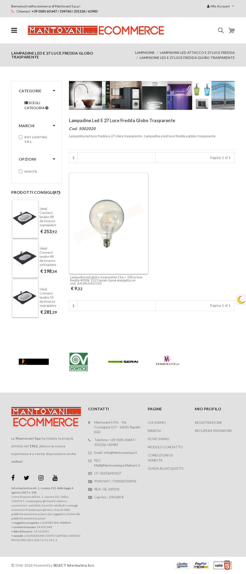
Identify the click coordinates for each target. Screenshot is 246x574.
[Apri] (14, 30)
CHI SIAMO (157, 422)
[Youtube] (55, 479)
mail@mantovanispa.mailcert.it (117, 465)
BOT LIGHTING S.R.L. (36, 139)
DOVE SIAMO (158, 439)
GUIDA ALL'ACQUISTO (166, 468)
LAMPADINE (145, 52)
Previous (53, 191)
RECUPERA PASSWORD (213, 431)
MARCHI (154, 431)
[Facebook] (13, 479)
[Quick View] (143, 241)
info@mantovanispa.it (120, 452)
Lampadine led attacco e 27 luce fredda (197, 52)
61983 (113, 445)
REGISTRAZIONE (208, 422)
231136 (100, 445)
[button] (221, 30)
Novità (31, 171)
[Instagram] (40, 479)
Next (59, 191)
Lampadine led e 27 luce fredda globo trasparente (187, 58)
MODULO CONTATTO (165, 447)
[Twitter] (26, 479)
